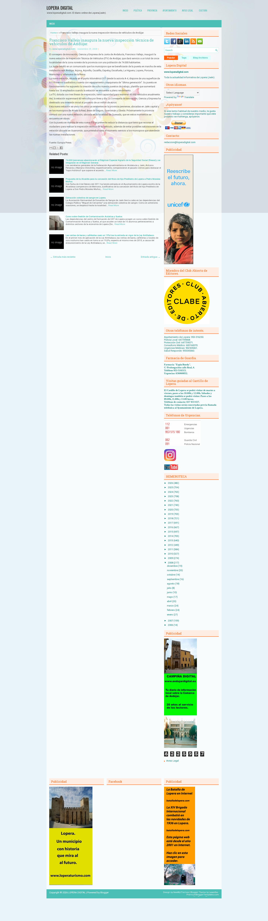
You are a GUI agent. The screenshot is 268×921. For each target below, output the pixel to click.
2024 (171, 492)
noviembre (173, 570)
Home (53, 32)
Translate (189, 97)
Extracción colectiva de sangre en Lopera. (86, 197)
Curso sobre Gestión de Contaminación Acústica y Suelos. (94, 216)
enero (170, 614)
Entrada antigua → (150, 256)
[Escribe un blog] (54, 148)
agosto (171, 583)
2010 (171, 553)
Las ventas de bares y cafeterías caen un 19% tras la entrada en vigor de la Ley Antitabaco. (110, 235)
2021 (171, 505)
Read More (111, 170)
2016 (171, 527)
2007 (171, 620)
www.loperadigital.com (63, 49)
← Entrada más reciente (62, 256)
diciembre (172, 566)
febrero (171, 610)
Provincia (152, 10)
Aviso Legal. (187, 10)
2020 (171, 509)
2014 (171, 536)
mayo (170, 597)
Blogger (104, 892)
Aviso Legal (172, 760)
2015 (171, 531)
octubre (171, 574)
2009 (171, 558)
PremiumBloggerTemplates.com (203, 894)
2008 (171, 562)
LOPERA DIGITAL (59, 7)
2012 (171, 545)
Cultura (203, 10)
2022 (171, 500)
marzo (170, 605)
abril (169, 601)
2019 (171, 514)
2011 (171, 549)
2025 (171, 487)
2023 (171, 496)
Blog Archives (200, 57)
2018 (171, 518)
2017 (171, 522)
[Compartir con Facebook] (61, 148)
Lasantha (213, 892)
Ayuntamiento (169, 10)
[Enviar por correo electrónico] (51, 148)
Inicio (125, 10)
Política (138, 10)
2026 (171, 483)
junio (170, 592)
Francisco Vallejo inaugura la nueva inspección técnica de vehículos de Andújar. (101, 42)
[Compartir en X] (58, 148)
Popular (171, 57)
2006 (171, 625)
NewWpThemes (181, 892)
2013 (171, 540)
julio (169, 588)
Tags (184, 57)
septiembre (173, 579)
